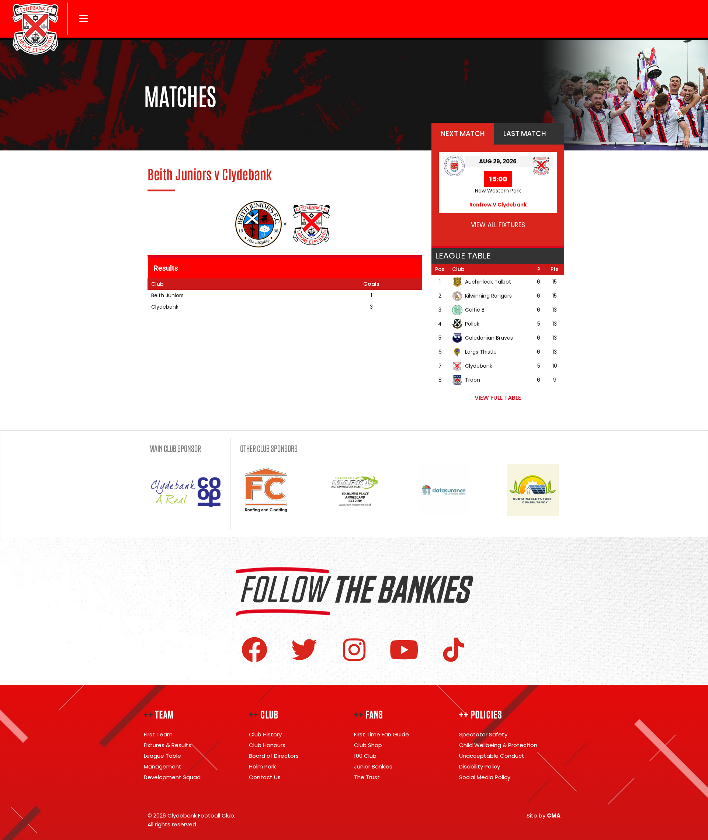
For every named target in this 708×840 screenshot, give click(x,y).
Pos (440, 269)
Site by (543, 815)
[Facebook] (254, 650)
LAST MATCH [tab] (524, 134)
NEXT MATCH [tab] (463, 134)
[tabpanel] (497, 195)
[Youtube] (404, 650)
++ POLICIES (480, 715)
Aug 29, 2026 (498, 161)
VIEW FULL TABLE (498, 397)
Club (458, 269)
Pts (555, 269)
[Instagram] (354, 650)
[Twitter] (304, 650)
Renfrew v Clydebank (498, 204)
